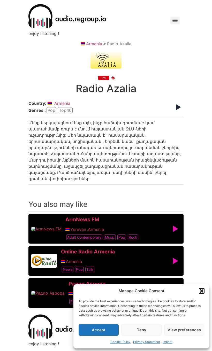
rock (133, 237)
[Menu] (175, 20)
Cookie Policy (120, 342)
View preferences (184, 329)
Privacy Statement (146, 342)
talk (89, 269)
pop (51, 110)
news (67, 269)
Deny (141, 329)
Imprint (167, 342)
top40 (65, 110)
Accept (98, 329)
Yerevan (78, 229)
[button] (201, 291)
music (110, 237)
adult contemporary (84, 237)
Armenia (94, 43)
